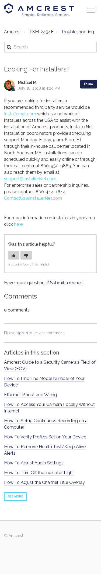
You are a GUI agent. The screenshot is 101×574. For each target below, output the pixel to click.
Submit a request (67, 282)
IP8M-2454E (41, 31)
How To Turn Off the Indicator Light (39, 472)
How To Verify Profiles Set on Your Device (45, 436)
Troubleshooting (77, 31)
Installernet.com (20, 113)
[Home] (39, 10)
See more (15, 496)
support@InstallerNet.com (30, 178)
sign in (22, 333)
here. (18, 224)
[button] (91, 9)
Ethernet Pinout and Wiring (30, 394)
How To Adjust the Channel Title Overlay (44, 482)
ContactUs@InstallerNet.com (33, 198)
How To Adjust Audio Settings (34, 462)
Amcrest (12, 31)
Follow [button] (88, 84)
